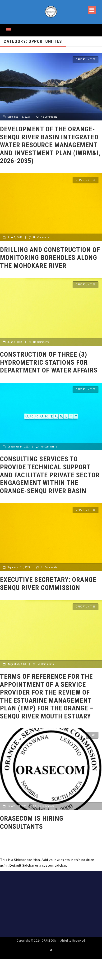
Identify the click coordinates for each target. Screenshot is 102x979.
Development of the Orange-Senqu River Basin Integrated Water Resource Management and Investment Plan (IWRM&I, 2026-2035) (50, 145)
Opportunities (85, 59)
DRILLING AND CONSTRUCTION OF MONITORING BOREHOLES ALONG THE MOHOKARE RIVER (50, 258)
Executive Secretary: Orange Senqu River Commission (48, 584)
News (92, 735)
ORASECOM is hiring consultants (31, 822)
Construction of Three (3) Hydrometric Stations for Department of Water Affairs (48, 362)
